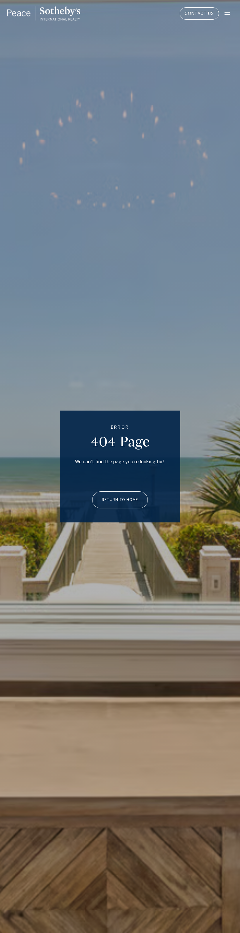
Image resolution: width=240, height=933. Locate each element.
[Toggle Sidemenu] (227, 13)
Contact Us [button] (199, 13)
